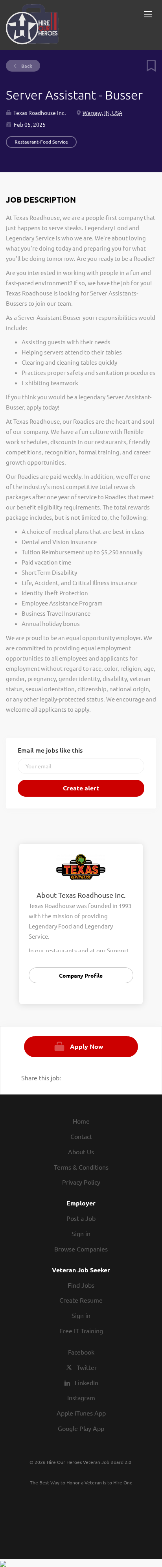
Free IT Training (81, 1330)
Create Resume (81, 1300)
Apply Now (86, 1046)
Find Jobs (81, 1285)
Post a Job (81, 1218)
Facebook (81, 1352)
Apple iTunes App (81, 1413)
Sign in (81, 1233)
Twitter (87, 1367)
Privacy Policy (81, 1182)
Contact (81, 1136)
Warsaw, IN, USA (102, 112)
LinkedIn (86, 1382)
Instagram (81, 1397)
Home (81, 1121)
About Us (81, 1151)
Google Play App (81, 1428)
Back (26, 66)
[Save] (148, 69)
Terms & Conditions (81, 1167)
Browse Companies (81, 1249)
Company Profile (81, 975)
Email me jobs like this (50, 750)
